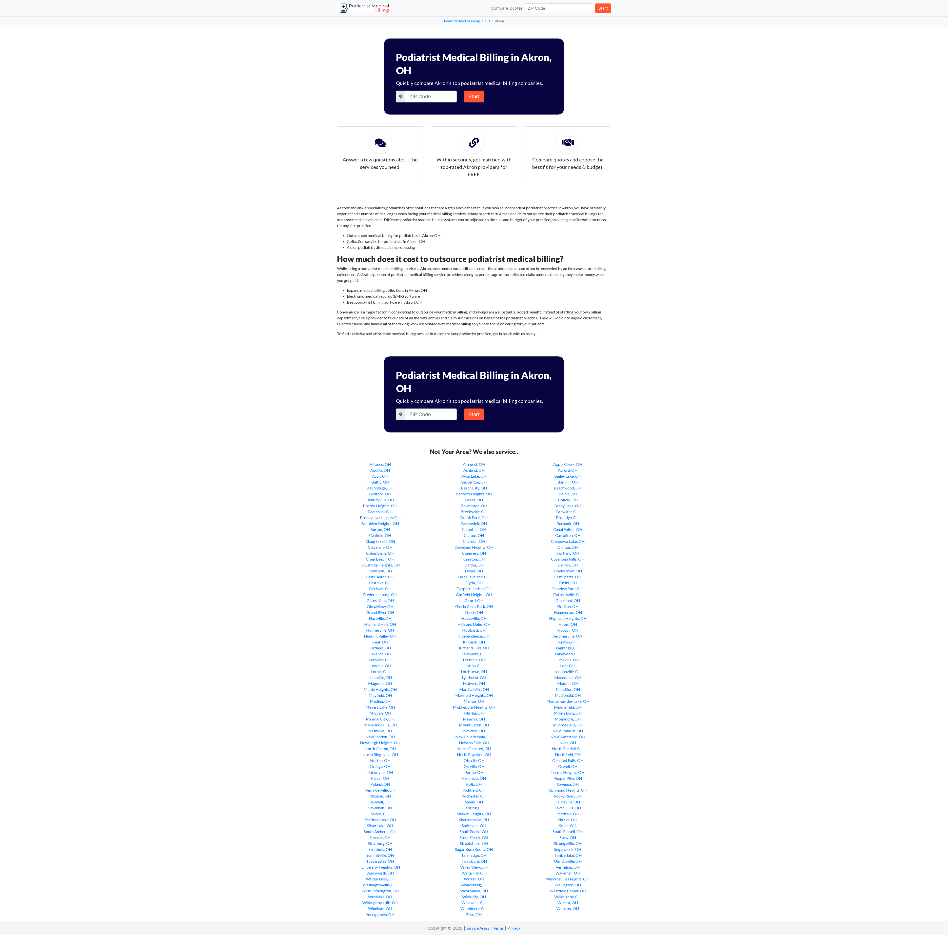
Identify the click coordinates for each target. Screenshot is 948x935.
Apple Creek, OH (567, 464)
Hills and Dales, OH (474, 624)
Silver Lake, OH (380, 825)
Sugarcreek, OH (567, 849)
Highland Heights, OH (568, 618)
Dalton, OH (474, 565)
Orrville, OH (474, 766)
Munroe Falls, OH (568, 724)
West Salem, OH (474, 890)
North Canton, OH (380, 748)
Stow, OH (568, 837)
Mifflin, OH (474, 713)
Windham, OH (380, 908)
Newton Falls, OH (474, 742)
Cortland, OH (567, 553)
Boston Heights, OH (380, 505)
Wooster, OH (567, 908)
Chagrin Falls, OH (380, 541)
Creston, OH (474, 559)
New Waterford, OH (568, 736)
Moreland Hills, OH (380, 724)
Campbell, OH (474, 529)
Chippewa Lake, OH (568, 541)
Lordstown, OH (474, 671)
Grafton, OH (568, 606)
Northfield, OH (568, 754)
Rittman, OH (380, 796)
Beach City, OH (474, 488)
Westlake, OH (380, 896)
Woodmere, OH (474, 908)
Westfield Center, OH (568, 890)
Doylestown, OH (568, 570)
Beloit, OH (568, 493)
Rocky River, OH (568, 796)
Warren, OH (474, 879)
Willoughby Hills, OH (380, 902)
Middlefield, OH (568, 707)
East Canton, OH (380, 576)
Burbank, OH (567, 523)
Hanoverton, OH (568, 612)
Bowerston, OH (474, 505)
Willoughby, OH (568, 896)
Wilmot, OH (567, 902)
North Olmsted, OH (474, 748)
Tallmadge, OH (474, 855)
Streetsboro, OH (474, 843)
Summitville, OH (380, 855)
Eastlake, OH (380, 582)
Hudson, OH (567, 630)
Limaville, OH (567, 659)
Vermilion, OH (568, 867)
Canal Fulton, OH (567, 529)
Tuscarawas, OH (380, 861)
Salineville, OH (567, 801)
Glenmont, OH (567, 600)
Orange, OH (380, 766)
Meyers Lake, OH (380, 707)
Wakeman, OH (567, 873)
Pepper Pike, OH (567, 778)
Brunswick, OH (474, 523)
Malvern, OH (474, 683)
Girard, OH (474, 600)
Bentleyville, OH (380, 499)
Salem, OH (474, 801)
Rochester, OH (474, 796)
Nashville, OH (380, 730)
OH (487, 21)
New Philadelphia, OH (474, 736)
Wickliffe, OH (474, 896)
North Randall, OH (568, 748)
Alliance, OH (380, 464)
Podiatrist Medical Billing (462, 21)
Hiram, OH (567, 624)
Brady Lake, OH (567, 505)
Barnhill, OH (567, 482)
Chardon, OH (474, 541)
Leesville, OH (380, 659)
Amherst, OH (474, 464)
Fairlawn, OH (380, 588)
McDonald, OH (568, 695)
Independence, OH (474, 636)
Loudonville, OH (568, 671)
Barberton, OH (474, 482)
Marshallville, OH (474, 689)
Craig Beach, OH (380, 559)
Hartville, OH (380, 618)
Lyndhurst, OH (474, 677)
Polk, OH (474, 784)
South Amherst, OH (380, 831)
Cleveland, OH (380, 547)
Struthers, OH (380, 849)
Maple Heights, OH (380, 689)
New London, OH (380, 736)
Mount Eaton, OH (474, 724)
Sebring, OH (474, 807)
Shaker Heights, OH (474, 813)
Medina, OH (380, 701)
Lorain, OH (380, 671)
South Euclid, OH (474, 831)
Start (603, 8)
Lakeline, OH (380, 653)
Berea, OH (474, 499)
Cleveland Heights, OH (474, 547)
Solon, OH (567, 825)
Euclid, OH (568, 582)
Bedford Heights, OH (474, 493)
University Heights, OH (380, 867)
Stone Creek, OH (474, 837)
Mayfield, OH (380, 695)
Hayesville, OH (474, 618)
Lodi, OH (567, 665)
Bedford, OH (380, 493)
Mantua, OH (567, 683)
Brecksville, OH (474, 511)
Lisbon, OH (474, 665)
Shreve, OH (567, 819)
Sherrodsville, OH (474, 819)
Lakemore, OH (474, 653)
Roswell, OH (380, 801)
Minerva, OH (474, 719)
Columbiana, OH (380, 553)
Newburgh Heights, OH (380, 742)
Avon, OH (380, 476)
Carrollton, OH (568, 535)
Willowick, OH (474, 902)
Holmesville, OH (380, 630)
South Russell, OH (568, 831)
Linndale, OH (380, 665)
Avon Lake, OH (474, 476)
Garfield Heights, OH (474, 594)
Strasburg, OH (380, 843)
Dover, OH (474, 570)
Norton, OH (380, 760)
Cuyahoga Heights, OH (380, 565)
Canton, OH (474, 535)
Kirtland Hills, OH (474, 647)
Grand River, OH (380, 612)
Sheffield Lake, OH (380, 819)
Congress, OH (474, 553)
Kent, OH (380, 642)
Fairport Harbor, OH (474, 588)
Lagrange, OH (568, 647)
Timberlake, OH (568, 855)
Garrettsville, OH (568, 594)
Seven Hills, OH (568, 807)
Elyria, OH (474, 582)
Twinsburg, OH (474, 861)
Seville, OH (380, 813)
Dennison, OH (380, 570)
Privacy (513, 928)
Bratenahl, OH (380, 511)
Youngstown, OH (380, 914)
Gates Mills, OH (380, 600)
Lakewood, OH (568, 653)
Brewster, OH (568, 511)
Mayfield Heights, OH (474, 695)
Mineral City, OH (380, 719)
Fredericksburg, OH (380, 594)
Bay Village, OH (380, 488)
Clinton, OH (568, 547)
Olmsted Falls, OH (568, 760)
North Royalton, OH (474, 754)
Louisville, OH (380, 677)
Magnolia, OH (380, 683)
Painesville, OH (380, 772)
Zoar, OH (474, 914)
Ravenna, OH (568, 784)
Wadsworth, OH (380, 873)
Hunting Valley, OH (380, 636)
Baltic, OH (380, 482)
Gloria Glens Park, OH (474, 606)
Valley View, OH (474, 867)
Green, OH (474, 612)
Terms (498, 928)
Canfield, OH (380, 535)
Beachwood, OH (568, 488)
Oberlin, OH (474, 760)
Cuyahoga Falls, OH (568, 559)
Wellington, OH (567, 884)
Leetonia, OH (474, 659)
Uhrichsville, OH (568, 861)
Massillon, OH (568, 689)
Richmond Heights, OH (568, 790)
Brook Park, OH (474, 517)
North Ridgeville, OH (380, 754)
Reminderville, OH (380, 790)
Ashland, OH (474, 470)
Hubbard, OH (474, 630)
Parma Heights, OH (568, 772)
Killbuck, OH (474, 642)
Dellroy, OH (568, 565)
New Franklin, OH (568, 730)
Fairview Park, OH (568, 588)
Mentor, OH (474, 701)
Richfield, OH (474, 790)
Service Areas (477, 928)
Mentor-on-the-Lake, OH (568, 701)
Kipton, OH (568, 642)
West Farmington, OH (380, 890)
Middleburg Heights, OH (474, 707)
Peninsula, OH (474, 778)
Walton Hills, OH (380, 879)
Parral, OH (380, 778)
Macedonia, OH (567, 677)
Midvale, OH (380, 713)
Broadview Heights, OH (380, 517)
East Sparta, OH (567, 576)
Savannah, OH (380, 807)
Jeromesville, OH (567, 636)
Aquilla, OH (380, 470)
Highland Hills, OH (380, 624)
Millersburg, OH (568, 713)
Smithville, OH (474, 825)
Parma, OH (474, 772)
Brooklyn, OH (568, 517)
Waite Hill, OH (474, 873)
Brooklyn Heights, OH (380, 523)
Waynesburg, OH (474, 884)
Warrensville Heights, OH (568, 879)
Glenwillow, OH (380, 606)
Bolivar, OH (568, 499)
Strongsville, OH (568, 843)
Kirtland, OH (380, 647)
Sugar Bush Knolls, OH (474, 849)
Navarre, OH (474, 730)
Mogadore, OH (568, 719)
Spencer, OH (380, 837)
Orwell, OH (568, 766)
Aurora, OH (568, 470)
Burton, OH (380, 529)
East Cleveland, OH (474, 576)
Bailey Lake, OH (568, 476)
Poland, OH (380, 784)
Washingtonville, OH (380, 884)
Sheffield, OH (567, 813)
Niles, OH (567, 742)
